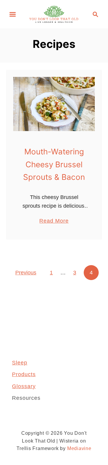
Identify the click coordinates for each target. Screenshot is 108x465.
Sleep (19, 363)
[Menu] (12, 14)
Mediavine (79, 448)
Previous (25, 273)
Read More (53, 221)
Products (24, 374)
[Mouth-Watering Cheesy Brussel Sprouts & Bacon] (54, 104)
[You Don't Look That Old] (54, 14)
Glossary (24, 386)
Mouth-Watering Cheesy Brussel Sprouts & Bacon (54, 164)
